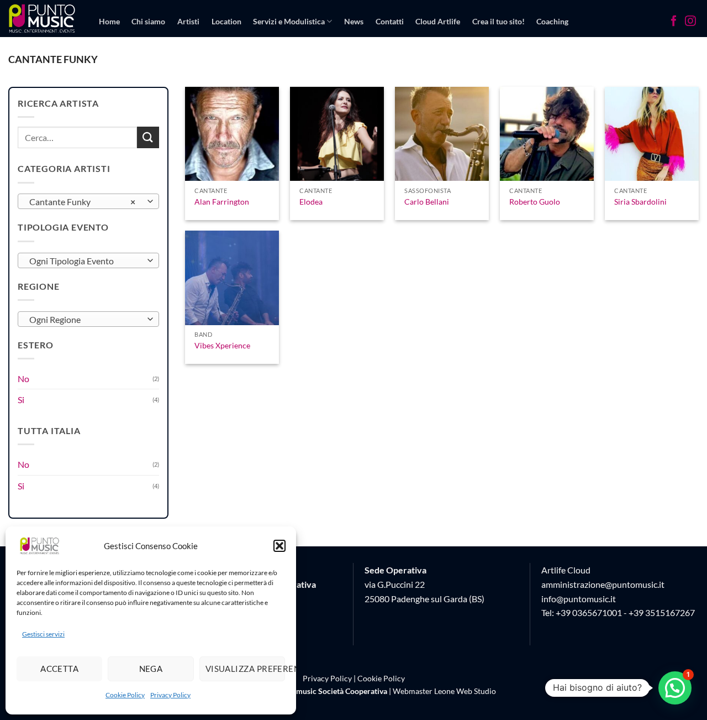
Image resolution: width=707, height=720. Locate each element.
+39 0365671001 (589, 612)
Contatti (390, 21)
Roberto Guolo (534, 201)
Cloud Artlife (437, 21)
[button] (279, 545)
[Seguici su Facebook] (673, 22)
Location (226, 21)
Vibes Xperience (222, 345)
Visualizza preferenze (245, 669)
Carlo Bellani (426, 201)
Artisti (188, 21)
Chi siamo (148, 21)
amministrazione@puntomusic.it (602, 584)
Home (109, 21)
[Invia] (148, 137)
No (23, 378)
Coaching (552, 21)
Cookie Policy (125, 695)
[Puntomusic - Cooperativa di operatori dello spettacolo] (42, 18)
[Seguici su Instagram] (690, 22)
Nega (151, 669)
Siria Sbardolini (640, 201)
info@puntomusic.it (578, 598)
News (353, 21)
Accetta (59, 669)
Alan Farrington (221, 201)
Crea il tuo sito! (498, 21)
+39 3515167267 (662, 612)
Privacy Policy (170, 695)
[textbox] (86, 261)
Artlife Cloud (565, 570)
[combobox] (88, 201)
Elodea (311, 201)
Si (21, 399)
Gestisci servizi (43, 634)
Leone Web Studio (465, 691)
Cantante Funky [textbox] (82, 202)
